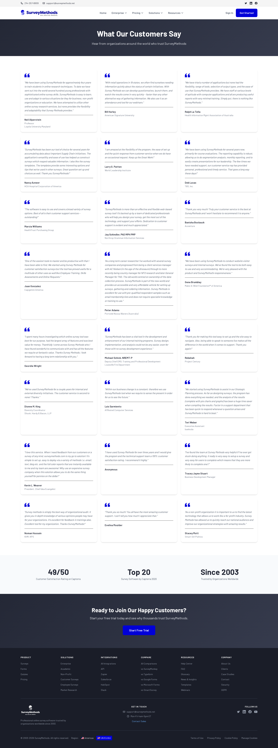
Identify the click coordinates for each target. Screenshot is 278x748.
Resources (174, 12)
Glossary (185, 674)
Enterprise (118, 12)
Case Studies (227, 674)
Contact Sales (139, 721)
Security (225, 684)
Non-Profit (66, 674)
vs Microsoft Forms (150, 684)
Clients (224, 668)
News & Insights (189, 679)
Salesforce (106, 679)
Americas (89, 738)
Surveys (24, 663)
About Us (225, 663)
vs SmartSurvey (149, 690)
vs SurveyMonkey (149, 668)
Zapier (104, 674)
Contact (225, 679)
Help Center (186, 663)
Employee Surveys (69, 684)
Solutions (154, 12)
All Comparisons (149, 663)
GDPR (224, 690)
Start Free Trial (139, 630)
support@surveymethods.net (141, 711)
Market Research (69, 690)
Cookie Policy (231, 738)
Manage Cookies (249, 738)
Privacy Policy (214, 738)
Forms (24, 668)
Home (103, 12)
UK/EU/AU (106, 738)
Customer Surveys (70, 679)
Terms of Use (197, 738)
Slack (103, 690)
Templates (186, 684)
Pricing (136, 12)
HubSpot (105, 684)
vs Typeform (147, 674)
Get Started (247, 12)
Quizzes (24, 674)
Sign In (229, 12)
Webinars (185, 690)
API (102, 668)
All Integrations (108, 663)
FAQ (183, 668)
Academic (65, 668)
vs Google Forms (149, 679)
